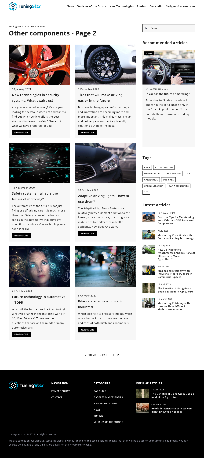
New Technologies (121, 6)
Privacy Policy (77, 444)
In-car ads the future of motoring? (167, 94)
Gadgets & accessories (180, 6)
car (188, 173)
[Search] (146, 28)
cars (147, 167)
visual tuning (164, 167)
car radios (151, 179)
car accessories (179, 186)
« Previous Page (97, 355)
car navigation (154, 186)
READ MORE (21, 132)
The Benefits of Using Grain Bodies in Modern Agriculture (175, 290)
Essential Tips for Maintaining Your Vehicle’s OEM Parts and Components (176, 220)
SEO (146, 192)
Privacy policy (60, 391)
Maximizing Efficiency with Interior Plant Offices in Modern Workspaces (174, 306)
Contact (56, 397)
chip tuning (173, 173)
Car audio (156, 6)
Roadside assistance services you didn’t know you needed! (171, 410)
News (70, 6)
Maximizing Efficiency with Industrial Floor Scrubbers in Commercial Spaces (175, 273)
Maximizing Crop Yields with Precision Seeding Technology (176, 237)
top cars (168, 179)
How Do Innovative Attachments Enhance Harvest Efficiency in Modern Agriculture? (176, 254)
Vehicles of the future (91, 6)
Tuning (141, 6)
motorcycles (152, 173)
